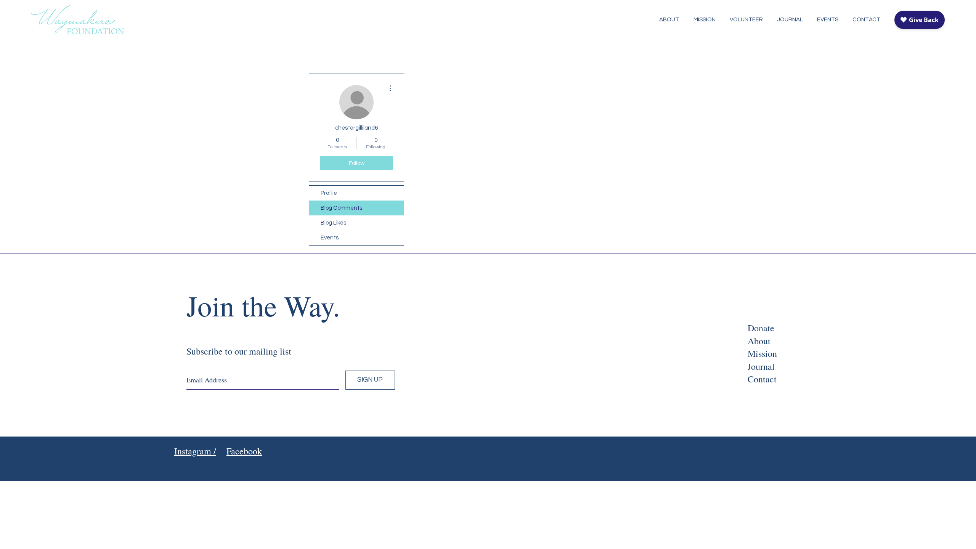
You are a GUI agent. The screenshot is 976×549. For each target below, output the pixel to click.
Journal (761, 366)
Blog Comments (341, 208)
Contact (762, 379)
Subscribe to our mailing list (238, 351)
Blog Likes (333, 223)
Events (330, 238)
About (759, 341)
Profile (329, 193)
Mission (762, 353)
